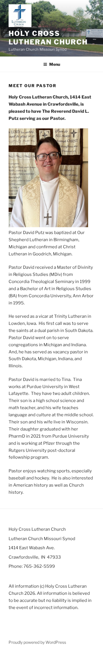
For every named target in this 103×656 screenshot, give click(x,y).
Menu (54, 64)
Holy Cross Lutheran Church (48, 37)
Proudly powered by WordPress (37, 642)
